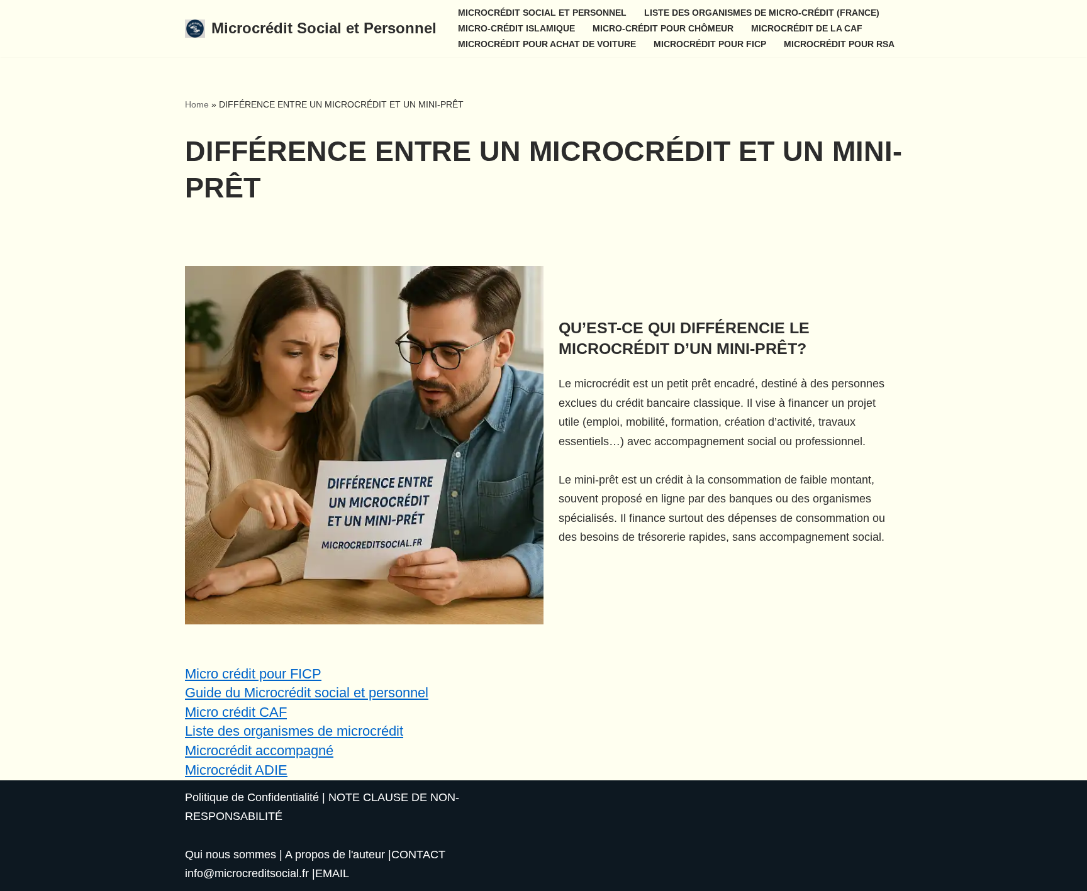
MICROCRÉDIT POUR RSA (839, 44)
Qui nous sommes (230, 854)
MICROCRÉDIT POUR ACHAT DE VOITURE (547, 44)
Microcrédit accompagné (259, 750)
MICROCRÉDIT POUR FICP (710, 44)
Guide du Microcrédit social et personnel (306, 692)
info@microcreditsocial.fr (247, 873)
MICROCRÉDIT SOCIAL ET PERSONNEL (542, 13)
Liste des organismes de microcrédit (294, 731)
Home (197, 104)
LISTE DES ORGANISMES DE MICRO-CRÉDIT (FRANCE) (761, 13)
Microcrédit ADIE (236, 770)
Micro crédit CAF (236, 712)
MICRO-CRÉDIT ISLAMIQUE (516, 28)
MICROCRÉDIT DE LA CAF (806, 28)
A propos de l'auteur (335, 854)
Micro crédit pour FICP (253, 674)
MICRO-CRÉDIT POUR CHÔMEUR (663, 28)
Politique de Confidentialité (252, 797)
